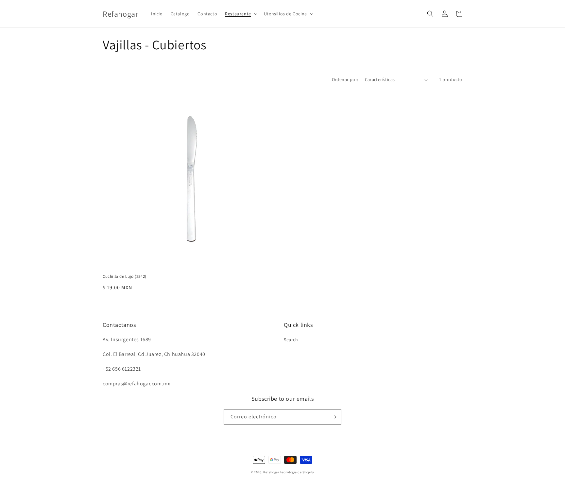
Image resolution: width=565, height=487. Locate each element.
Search (291, 340)
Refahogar (271, 472)
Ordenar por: (345, 79)
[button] (240, 14)
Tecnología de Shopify (297, 472)
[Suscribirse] (334, 417)
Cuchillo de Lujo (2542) (124, 276)
